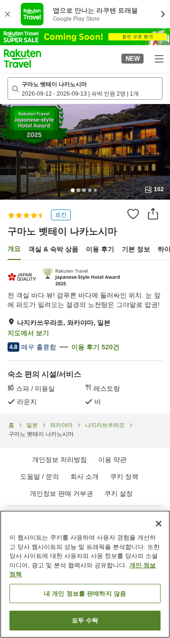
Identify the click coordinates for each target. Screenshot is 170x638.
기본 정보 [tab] (136, 249)
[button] (22, 58)
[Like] (133, 213)
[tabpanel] (85, 337)
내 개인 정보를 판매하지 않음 (85, 593)
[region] (85, 574)
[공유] (153, 213)
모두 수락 (85, 620)
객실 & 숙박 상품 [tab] (53, 249)
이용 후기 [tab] (100, 249)
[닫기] (158, 523)
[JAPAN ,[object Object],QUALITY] (23, 277)
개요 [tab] (14, 248)
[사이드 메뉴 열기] (158, 58)
